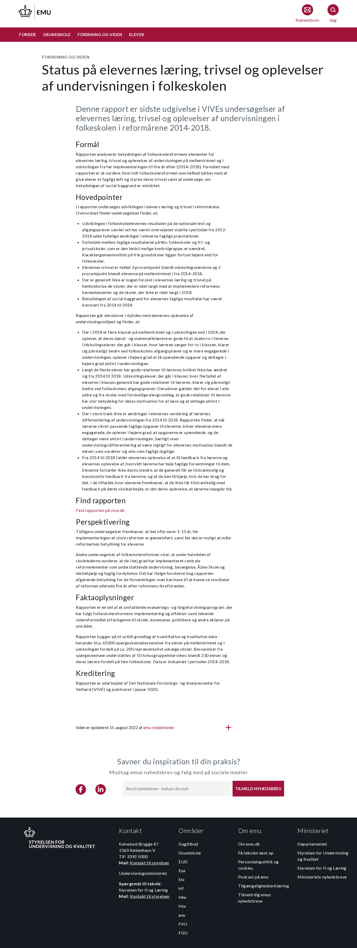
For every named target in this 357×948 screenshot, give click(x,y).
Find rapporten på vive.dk (100, 510)
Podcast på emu (253, 876)
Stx (182, 879)
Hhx (183, 897)
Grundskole (190, 852)
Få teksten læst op (256, 852)
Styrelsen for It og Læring (322, 867)
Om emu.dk (249, 843)
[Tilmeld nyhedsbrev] (307, 13)
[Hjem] (35, 10)
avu (182, 914)
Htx (182, 906)
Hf (181, 888)
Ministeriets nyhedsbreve (322, 876)
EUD (183, 861)
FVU (183, 923)
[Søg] (333, 13)
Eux (182, 870)
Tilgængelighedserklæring (263, 885)
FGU (183, 932)
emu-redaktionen (158, 727)
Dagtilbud (188, 843)
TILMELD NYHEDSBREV (258, 788)
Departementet (312, 843)
